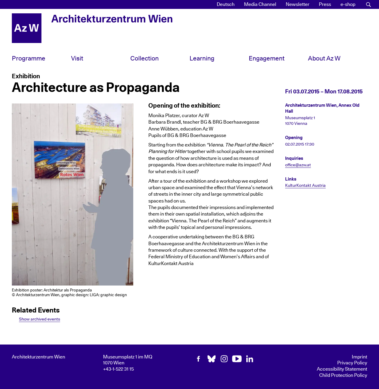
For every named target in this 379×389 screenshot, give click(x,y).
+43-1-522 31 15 (118, 369)
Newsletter (297, 4)
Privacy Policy (352, 363)
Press (325, 4)
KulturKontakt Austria (305, 186)
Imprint (359, 357)
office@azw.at (298, 165)
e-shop (348, 4)
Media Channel (260, 4)
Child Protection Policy (343, 375)
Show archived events (39, 319)
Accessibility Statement (342, 369)
